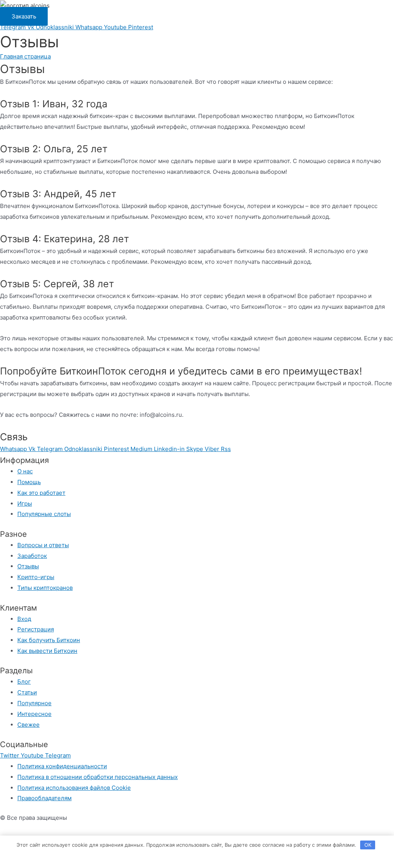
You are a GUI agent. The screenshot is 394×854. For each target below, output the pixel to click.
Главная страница (25, 56)
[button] (24, 16)
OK (367, 845)
